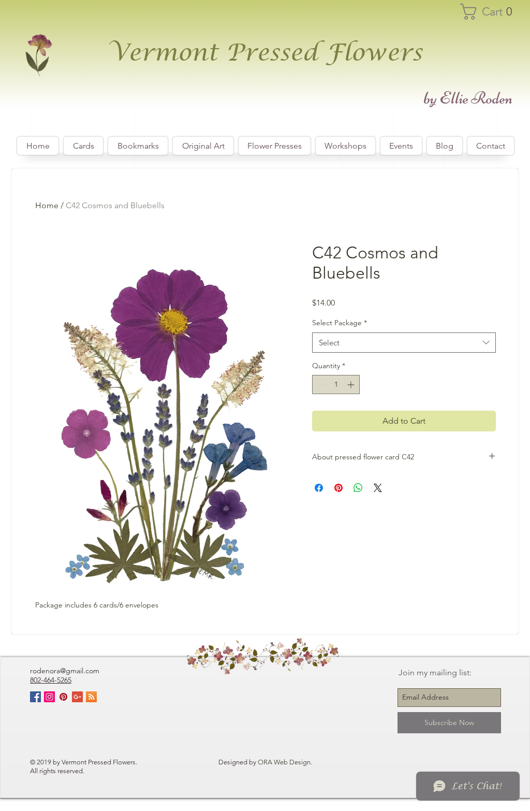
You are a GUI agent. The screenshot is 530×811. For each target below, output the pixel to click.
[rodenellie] (49, 696)
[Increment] (351, 384)
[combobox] (404, 342)
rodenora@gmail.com (64, 670)
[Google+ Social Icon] (77, 696)
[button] (491, 12)
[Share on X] (378, 488)
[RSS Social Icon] (91, 696)
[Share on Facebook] (319, 488)
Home (46, 205)
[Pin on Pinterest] (338, 488)
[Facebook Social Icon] (35, 696)
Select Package (339, 322)
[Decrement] (320, 384)
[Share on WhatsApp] (358, 488)
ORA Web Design (284, 762)
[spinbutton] (336, 384)
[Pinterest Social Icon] (63, 696)
